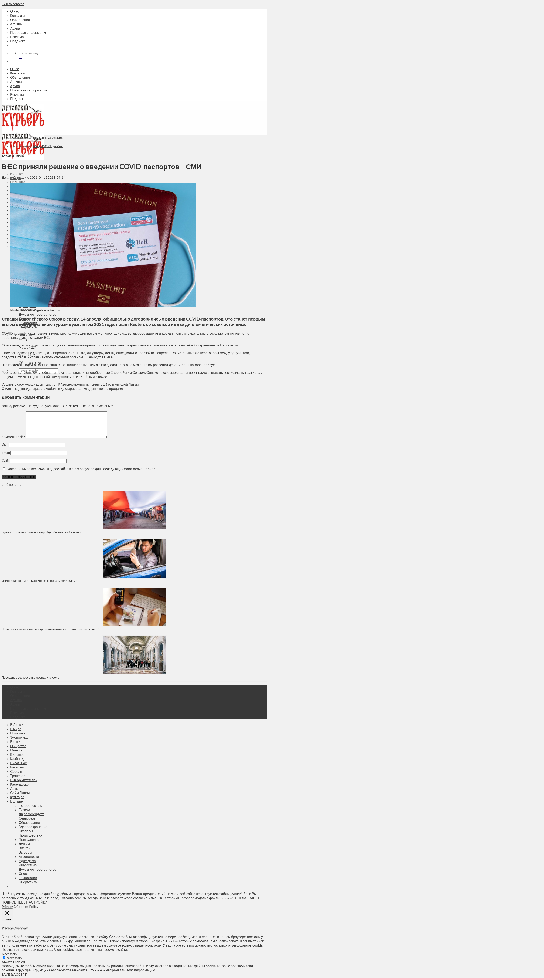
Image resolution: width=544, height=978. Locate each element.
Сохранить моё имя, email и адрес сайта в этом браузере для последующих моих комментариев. (81, 469)
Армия (15, 788)
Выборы (25, 852)
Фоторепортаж (30, 805)
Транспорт (18, 776)
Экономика (19, 737)
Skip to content (13, 4)
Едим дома (27, 861)
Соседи (16, 771)
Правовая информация (28, 32)
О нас (14, 11)
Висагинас (18, 763)
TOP (4, 155)
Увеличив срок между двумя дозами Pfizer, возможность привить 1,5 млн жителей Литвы (70, 384)
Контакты (17, 15)
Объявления (20, 20)
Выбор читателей (23, 780)
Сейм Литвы (20, 793)
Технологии (28, 878)
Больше (16, 801)
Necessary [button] (9, 954)
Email (6, 453)
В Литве (16, 174)
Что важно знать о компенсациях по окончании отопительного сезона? (50, 629)
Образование (29, 822)
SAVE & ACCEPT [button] (14, 974)
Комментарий (13, 437)
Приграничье (29, 839)
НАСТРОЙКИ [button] (36, 902)
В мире (15, 729)
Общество (18, 746)
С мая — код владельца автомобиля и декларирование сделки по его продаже (62, 388)
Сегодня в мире (15, 155)
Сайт (6, 461)
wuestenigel (33, 310)
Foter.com (54, 310)
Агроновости (29, 856)
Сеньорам (27, 818)
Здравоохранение (33, 827)
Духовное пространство (37, 314)
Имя (5, 444)
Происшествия (30, 835)
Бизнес (15, 742)
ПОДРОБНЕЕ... (14, 902)
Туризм (24, 810)
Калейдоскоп (20, 784)
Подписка (18, 41)
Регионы (17, 767)
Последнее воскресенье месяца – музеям (31, 677)
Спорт (23, 873)
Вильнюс (17, 754)
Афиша (16, 24)
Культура (17, 797)
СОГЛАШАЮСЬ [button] (247, 898)
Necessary (14, 958)
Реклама (17, 37)
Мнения (16, 750)
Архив (15, 28)
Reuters (137, 324)
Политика (17, 182)
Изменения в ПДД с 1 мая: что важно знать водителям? (39, 580)
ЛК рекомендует (31, 814)
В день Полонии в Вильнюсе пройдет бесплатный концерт (42, 532)
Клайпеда (18, 759)
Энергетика (28, 327)
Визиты (24, 848)
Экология (26, 831)
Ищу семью (28, 865)
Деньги (24, 844)
